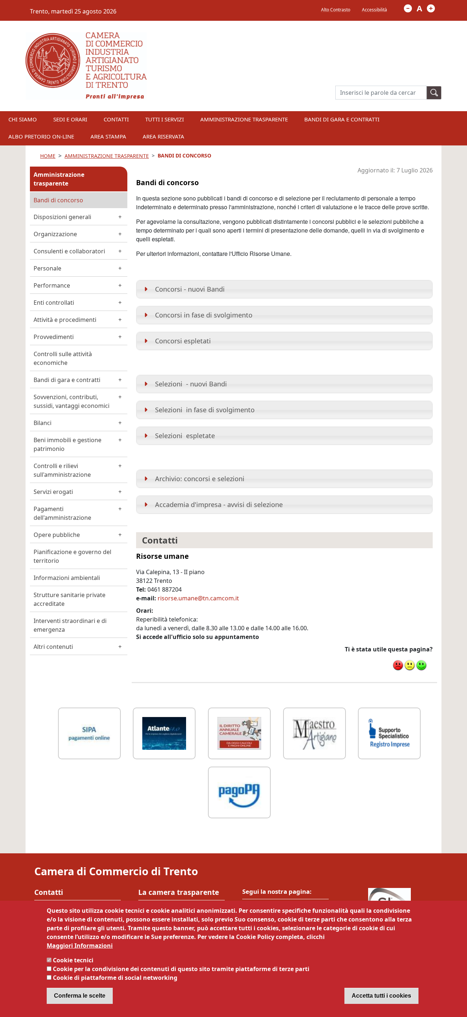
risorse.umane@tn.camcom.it (198, 598)
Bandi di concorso (58, 200)
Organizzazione (55, 234)
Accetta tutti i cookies (381, 996)
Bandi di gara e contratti (341, 119)
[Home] (86, 37)
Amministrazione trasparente (59, 179)
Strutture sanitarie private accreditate (69, 599)
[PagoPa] (239, 791)
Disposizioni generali (62, 217)
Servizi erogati (53, 492)
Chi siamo (22, 119)
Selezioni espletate (185, 435)
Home (47, 155)
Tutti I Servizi (164, 119)
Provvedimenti (54, 337)
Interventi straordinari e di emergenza (70, 625)
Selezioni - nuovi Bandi (191, 383)
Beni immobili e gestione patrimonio (67, 444)
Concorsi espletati (183, 340)
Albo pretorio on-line (41, 136)
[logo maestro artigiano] (314, 732)
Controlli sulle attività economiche (63, 358)
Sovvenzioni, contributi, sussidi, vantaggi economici (71, 401)
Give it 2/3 (410, 665)
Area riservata (163, 136)
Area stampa (108, 136)
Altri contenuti (53, 647)
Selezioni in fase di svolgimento (205, 409)
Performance (52, 285)
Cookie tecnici (73, 960)
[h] (434, 93)
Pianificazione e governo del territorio (72, 556)
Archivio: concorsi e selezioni (199, 478)
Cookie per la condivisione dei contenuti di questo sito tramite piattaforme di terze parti (181, 969)
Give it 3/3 (421, 665)
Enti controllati (54, 303)
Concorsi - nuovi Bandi (190, 289)
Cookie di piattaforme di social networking (115, 978)
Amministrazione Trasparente (244, 119)
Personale (47, 268)
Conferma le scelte (79, 996)
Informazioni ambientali (67, 578)
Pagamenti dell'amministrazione (62, 513)
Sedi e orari (70, 119)
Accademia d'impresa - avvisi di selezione (219, 504)
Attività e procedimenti (65, 320)
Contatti (116, 119)
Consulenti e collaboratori (69, 251)
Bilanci (42, 423)
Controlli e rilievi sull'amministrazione (62, 470)
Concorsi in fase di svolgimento (203, 315)
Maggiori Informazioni (80, 946)
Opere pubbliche (57, 535)
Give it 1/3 (398, 665)
